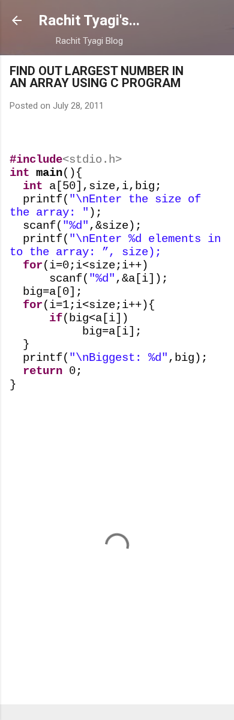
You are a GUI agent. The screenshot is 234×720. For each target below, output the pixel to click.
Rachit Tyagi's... (89, 20)
